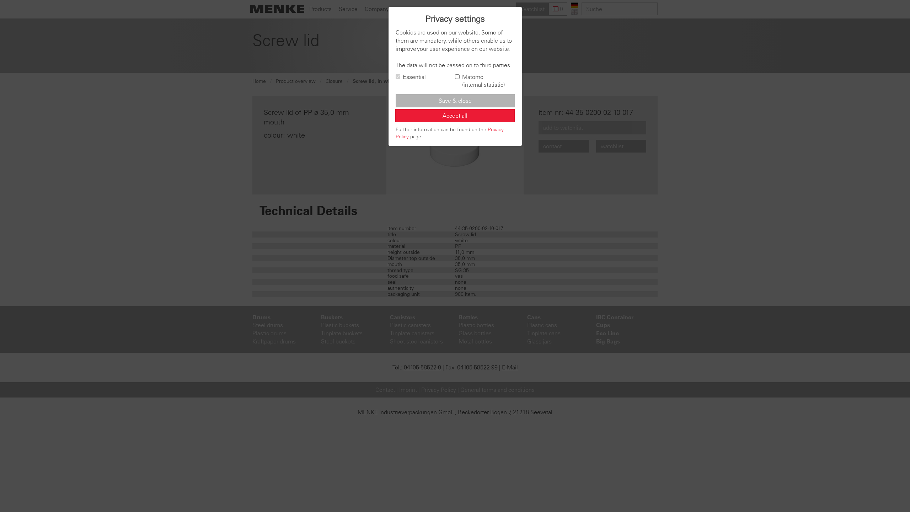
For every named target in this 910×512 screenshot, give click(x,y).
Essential (414, 76)
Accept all (455, 115)
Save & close (455, 100)
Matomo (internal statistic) (483, 81)
